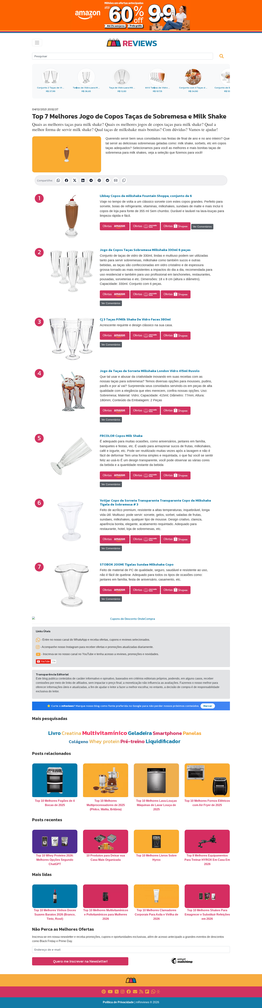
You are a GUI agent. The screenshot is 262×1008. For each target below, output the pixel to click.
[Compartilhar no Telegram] (91, 180)
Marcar (207, 706)
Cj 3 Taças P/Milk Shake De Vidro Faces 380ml (135, 319)
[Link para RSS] (141, 991)
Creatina (71, 733)
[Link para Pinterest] (104, 991)
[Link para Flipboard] (147, 991)
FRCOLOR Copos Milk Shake (121, 435)
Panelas (192, 733)
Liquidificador (163, 741)
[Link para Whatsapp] (153, 991)
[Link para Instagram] (122, 991)
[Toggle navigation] (37, 42)
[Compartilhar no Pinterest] (99, 180)
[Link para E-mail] (135, 991)
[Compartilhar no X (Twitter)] (74, 180)
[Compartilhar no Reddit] (107, 180)
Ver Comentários (202, 226)
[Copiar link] (123, 180)
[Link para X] (117, 991)
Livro (54, 733)
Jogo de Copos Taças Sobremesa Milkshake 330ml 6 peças (145, 249)
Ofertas (107, 226)
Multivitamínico (104, 732)
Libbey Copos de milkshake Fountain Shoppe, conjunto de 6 (146, 195)
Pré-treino (132, 741)
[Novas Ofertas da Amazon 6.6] (131, 15)
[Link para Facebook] (129, 991)
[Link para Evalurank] (158, 991)
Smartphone (167, 733)
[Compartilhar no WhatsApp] (58, 180)
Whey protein (104, 741)
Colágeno (78, 741)
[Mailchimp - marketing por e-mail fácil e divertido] (181, 963)
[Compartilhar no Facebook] (66, 180)
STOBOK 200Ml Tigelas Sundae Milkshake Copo (137, 564)
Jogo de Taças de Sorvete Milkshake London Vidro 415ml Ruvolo (150, 370)
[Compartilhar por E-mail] (115, 180)
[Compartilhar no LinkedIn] (82, 180)
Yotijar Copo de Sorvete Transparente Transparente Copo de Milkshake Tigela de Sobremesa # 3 (155, 502)
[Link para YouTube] (110, 991)
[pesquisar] (223, 55)
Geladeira (140, 733)
